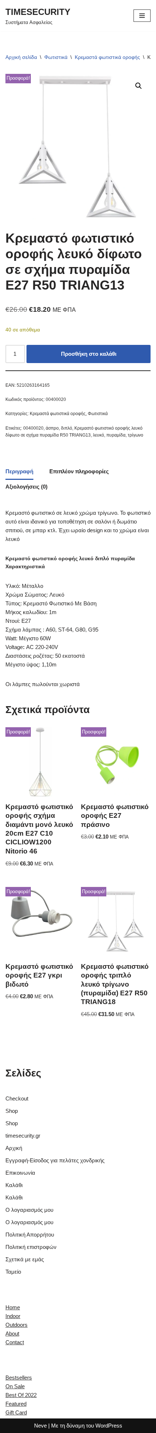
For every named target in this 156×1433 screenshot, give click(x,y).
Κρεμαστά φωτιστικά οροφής (107, 57)
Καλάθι (13, 1185)
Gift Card (16, 1412)
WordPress (108, 1425)
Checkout (16, 1098)
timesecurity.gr (22, 1136)
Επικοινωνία (20, 1173)
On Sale (15, 1386)
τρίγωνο (135, 435)
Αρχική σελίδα (21, 57)
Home (12, 1307)
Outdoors (16, 1325)
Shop (11, 1111)
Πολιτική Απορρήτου (29, 1234)
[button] (138, 85)
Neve (40, 1425)
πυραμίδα (116, 435)
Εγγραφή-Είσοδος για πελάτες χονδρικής (54, 1160)
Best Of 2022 (21, 1395)
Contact (14, 1342)
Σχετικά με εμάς (24, 1259)
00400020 (33, 428)
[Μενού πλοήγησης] (142, 15)
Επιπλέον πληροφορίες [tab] (79, 471)
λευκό (98, 435)
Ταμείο (13, 1272)
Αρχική (13, 1148)
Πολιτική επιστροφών (31, 1247)
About (12, 1333)
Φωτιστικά (55, 57)
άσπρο (52, 428)
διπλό (66, 428)
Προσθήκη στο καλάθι (88, 354)
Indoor (12, 1316)
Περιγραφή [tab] (19, 471)
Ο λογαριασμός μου (29, 1210)
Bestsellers (18, 1377)
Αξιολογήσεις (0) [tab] (26, 486)
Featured (15, 1404)
